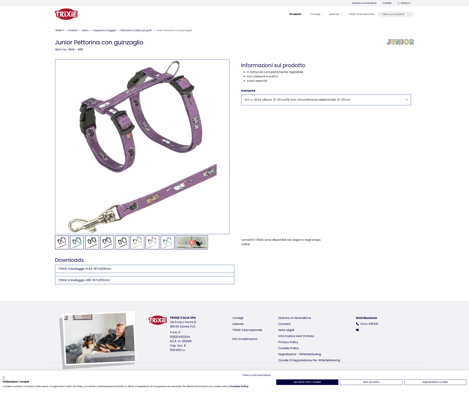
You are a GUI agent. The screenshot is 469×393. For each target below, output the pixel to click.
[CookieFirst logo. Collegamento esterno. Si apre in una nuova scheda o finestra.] (4, 378)
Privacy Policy (288, 342)
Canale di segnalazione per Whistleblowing (309, 360)
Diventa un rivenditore (364, 3)
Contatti (387, 3)
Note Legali (286, 330)
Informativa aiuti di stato (296, 336)
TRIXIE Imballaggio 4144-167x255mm (84, 269)
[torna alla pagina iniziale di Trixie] (66, 14)
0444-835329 (369, 324)
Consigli (315, 14)
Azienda (334, 14)
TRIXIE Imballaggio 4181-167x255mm (84, 280)
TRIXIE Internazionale (361, 14)
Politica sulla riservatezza (257, 375)
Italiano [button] (405, 3)
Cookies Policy (288, 348)
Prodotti (295, 14)
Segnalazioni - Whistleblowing (299, 354)
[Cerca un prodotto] (408, 14)
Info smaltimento (244, 339)
